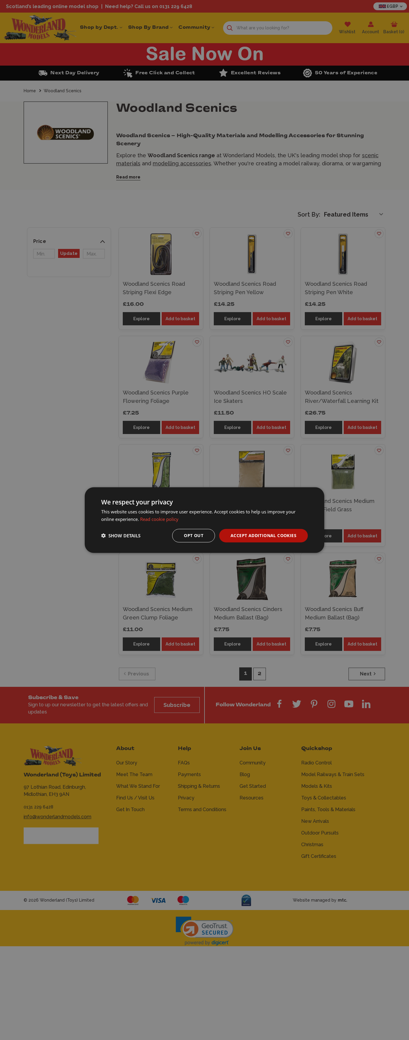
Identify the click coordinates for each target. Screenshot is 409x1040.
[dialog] (204, 520)
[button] (120, 535)
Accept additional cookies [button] (263, 535)
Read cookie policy (159, 519)
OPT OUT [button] (193, 535)
